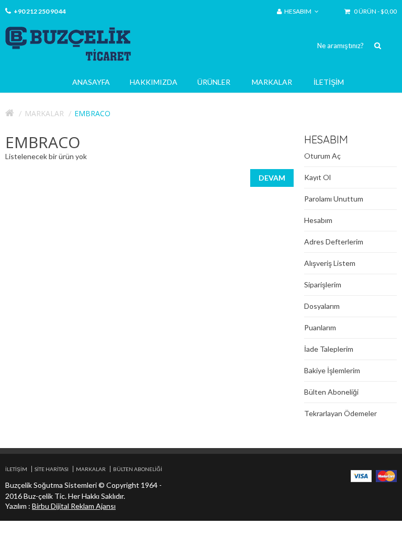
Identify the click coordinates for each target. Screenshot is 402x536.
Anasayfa (91, 81)
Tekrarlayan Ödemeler (340, 413)
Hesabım (318, 220)
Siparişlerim (322, 284)
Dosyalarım (322, 306)
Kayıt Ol (317, 177)
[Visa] (361, 475)
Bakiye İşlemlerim (332, 370)
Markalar (272, 81)
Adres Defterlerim (333, 241)
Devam (272, 177)
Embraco (92, 113)
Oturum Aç (322, 155)
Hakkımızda (153, 81)
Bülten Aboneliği (331, 391)
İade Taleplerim (328, 348)
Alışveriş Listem (329, 263)
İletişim (329, 81)
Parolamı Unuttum (333, 198)
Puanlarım (320, 327)
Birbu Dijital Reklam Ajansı (74, 505)
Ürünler (213, 81)
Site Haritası (52, 469)
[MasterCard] (386, 475)
